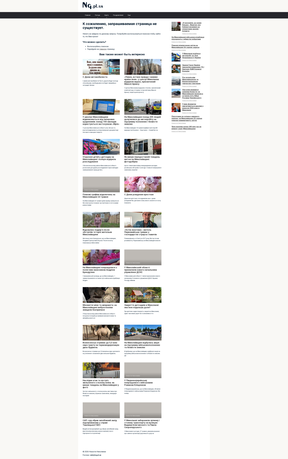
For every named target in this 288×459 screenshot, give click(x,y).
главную (103, 49)
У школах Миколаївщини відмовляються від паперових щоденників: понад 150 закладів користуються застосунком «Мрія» (101, 120)
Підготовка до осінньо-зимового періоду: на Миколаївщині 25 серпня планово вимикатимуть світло (187, 118)
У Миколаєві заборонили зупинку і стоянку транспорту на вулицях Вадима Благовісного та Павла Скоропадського (142, 424)
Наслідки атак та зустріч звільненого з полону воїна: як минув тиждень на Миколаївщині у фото (101, 384)
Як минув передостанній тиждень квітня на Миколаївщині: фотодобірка (142, 159)
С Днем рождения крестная (139, 194)
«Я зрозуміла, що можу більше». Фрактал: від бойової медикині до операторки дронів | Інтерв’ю (191, 27)
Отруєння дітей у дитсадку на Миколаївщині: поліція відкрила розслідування (99, 159)
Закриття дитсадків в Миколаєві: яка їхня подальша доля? (141, 306)
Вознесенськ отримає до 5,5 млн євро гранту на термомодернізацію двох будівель (101, 345)
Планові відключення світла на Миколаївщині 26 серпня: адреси (185, 46)
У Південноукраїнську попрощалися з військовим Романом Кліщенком (138, 382)
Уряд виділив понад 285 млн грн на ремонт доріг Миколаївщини (186, 128)
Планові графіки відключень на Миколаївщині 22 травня (99, 195)
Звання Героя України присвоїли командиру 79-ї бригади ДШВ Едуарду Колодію (193, 68)
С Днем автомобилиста (95, 77)
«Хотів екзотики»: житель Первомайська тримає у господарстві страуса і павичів (140, 232)
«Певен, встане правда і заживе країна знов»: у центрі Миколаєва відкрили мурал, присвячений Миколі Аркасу (141, 80)
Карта (107, 15)
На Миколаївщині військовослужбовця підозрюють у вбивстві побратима (188, 38)
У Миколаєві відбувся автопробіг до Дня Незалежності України (191, 56)
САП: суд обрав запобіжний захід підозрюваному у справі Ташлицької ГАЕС (100, 422)
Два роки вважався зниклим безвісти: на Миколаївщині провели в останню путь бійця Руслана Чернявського (192, 94)
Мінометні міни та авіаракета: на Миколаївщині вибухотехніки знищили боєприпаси (100, 307)
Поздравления (118, 15)
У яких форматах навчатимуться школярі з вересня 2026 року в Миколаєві (192, 107)
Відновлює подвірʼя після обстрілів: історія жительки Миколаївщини (97, 232)
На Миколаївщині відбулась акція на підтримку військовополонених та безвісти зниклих (142, 345)
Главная (87, 15)
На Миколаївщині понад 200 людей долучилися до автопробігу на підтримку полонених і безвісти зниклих (142, 120)
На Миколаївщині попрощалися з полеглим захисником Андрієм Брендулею (100, 269)
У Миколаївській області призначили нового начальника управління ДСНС (140, 269)
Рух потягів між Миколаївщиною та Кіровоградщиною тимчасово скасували (191, 80)
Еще (129, 15)
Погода (97, 15)
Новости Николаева (189, 33)
